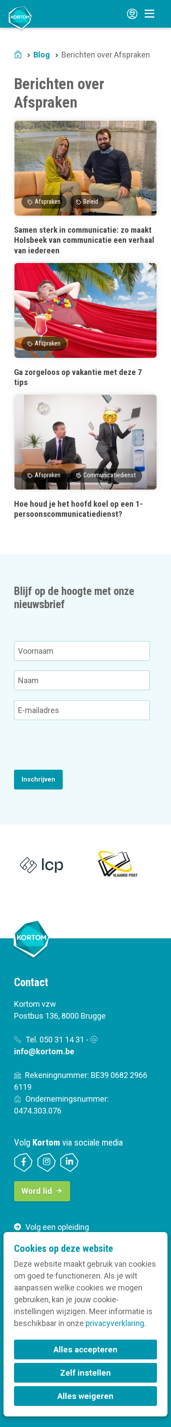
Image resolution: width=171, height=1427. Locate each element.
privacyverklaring (115, 1323)
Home (18, 55)
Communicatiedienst (109, 475)
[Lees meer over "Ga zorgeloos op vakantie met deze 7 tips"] (85, 325)
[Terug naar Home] (20, 18)
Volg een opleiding (57, 1227)
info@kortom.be (44, 1051)
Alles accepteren (85, 1349)
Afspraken (48, 201)
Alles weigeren (85, 1396)
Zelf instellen (85, 1372)
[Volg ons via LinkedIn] (69, 1162)
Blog (41, 54)
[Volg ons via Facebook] (23, 1162)
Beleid (90, 201)
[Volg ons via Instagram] (46, 1162)
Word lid (36, 1191)
